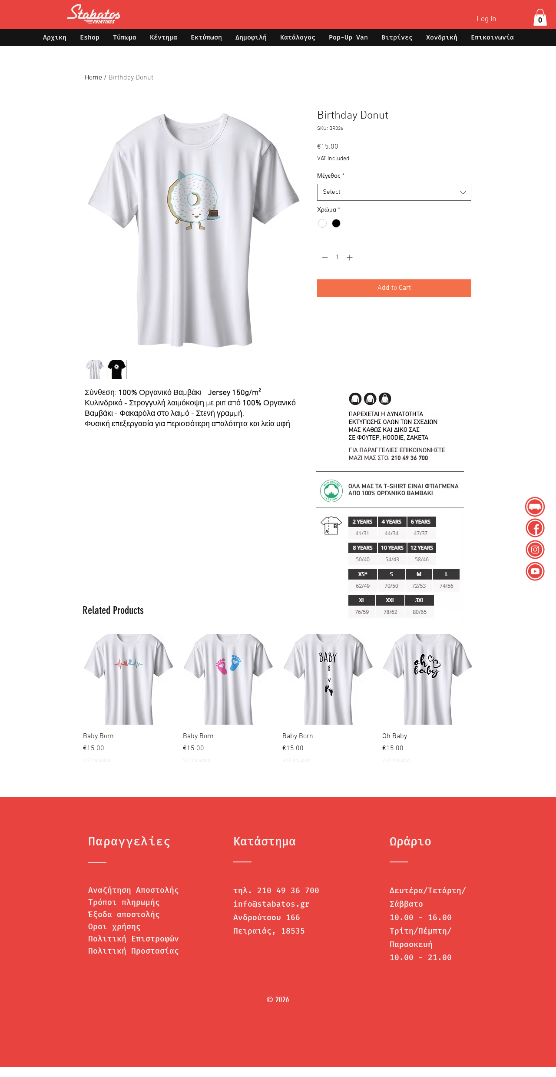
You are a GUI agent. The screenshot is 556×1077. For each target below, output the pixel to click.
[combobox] (394, 192)
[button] (540, 17)
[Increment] (350, 257)
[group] (278, 699)
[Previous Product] (70, 679)
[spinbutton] (337, 257)
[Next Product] (485, 679)
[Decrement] (323, 257)
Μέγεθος (330, 176)
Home (93, 77)
